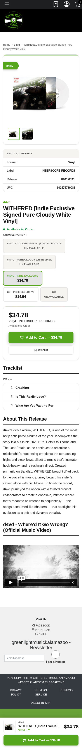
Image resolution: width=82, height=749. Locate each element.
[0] (78, 5)
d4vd (17, 44)
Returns (66, 690)
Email (42, 634)
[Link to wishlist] (56, 5)
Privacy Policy (16, 692)
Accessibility (41, 702)
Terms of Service (41, 692)
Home (6, 44)
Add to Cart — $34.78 (44, 337)
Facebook (42, 625)
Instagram (42, 630)
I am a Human (55, 661)
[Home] (13, 20)
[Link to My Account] (67, 5)
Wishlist (43, 350)
